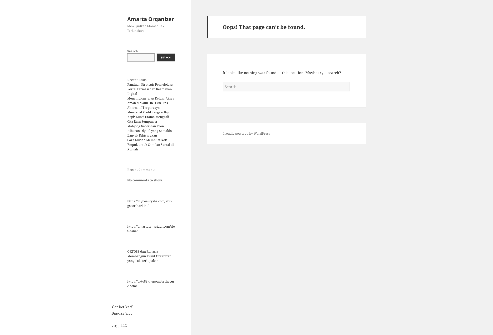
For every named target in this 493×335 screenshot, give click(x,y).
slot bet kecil (122, 307)
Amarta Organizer (150, 19)
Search (132, 51)
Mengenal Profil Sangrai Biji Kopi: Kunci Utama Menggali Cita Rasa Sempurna (148, 117)
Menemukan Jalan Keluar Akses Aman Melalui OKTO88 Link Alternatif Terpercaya (150, 103)
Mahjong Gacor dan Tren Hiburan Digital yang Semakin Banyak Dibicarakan (149, 131)
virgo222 (119, 325)
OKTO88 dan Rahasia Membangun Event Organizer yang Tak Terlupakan (149, 256)
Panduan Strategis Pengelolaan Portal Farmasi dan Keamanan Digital (150, 89)
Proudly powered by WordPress (246, 133)
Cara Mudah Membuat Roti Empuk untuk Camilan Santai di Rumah (150, 144)
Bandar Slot (122, 313)
